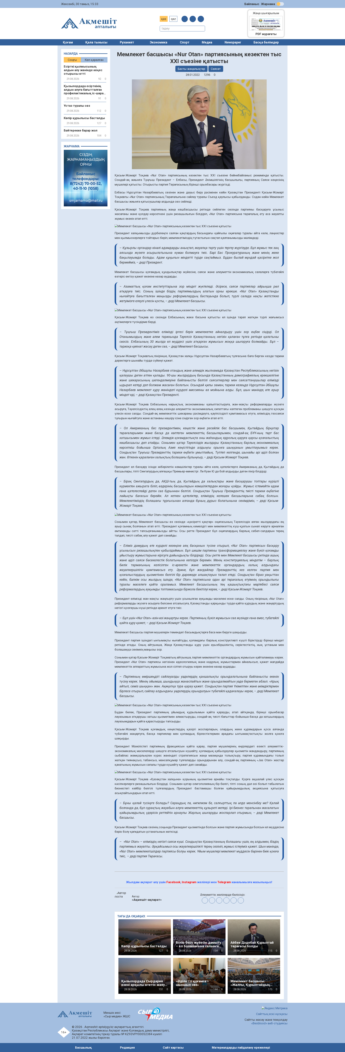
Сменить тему (280, 4)
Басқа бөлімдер (266, 42)
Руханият (127, 42)
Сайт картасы (173, 1047)
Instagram (189, 882)
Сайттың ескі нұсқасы (272, 1014)
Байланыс (251, 4)
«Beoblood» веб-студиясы (269, 1023)
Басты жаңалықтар (191, 69)
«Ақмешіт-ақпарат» (147, 899)
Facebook (173, 882)
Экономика (158, 42)
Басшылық (83, 1047)
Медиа (207, 42)
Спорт (184, 42)
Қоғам (68, 42)
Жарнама (268, 4)
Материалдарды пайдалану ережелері (241, 1047)
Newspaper (233, 42)
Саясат (216, 69)
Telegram (224, 882)
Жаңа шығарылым (268, 13)
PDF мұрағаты (266, 34)
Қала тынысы (96, 42)
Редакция (127, 1047)
